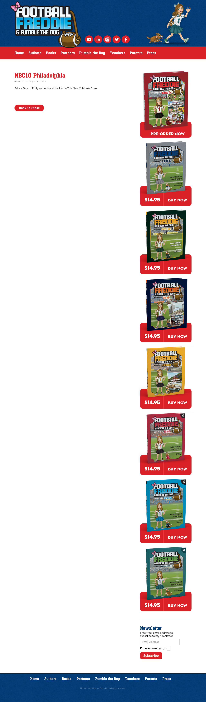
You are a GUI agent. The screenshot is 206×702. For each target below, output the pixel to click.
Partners (68, 53)
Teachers (117, 53)
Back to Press (29, 108)
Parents (136, 53)
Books (51, 53)
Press (151, 53)
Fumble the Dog (92, 53)
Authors (34, 53)
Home (19, 53)
